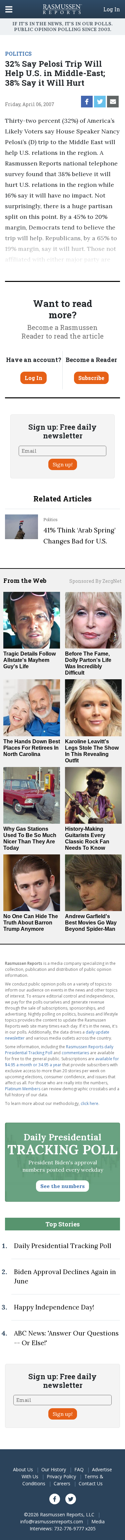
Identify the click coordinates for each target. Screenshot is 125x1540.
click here (89, 1103)
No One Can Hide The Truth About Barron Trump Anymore (30, 922)
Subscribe (91, 377)
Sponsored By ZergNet (95, 581)
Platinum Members (22, 1089)
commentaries (75, 1053)
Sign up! (63, 464)
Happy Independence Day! (54, 1307)
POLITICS (18, 53)
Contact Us (91, 1483)
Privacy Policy (61, 1476)
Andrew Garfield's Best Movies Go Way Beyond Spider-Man (91, 922)
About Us (23, 1469)
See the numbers (62, 1186)
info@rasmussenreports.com (51, 1521)
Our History (53, 1469)
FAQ (79, 1469)
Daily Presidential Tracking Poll (62, 1246)
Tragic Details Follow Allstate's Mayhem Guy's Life (29, 660)
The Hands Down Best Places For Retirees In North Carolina (31, 748)
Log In (111, 9)
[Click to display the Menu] (9, 9)
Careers (62, 1483)
